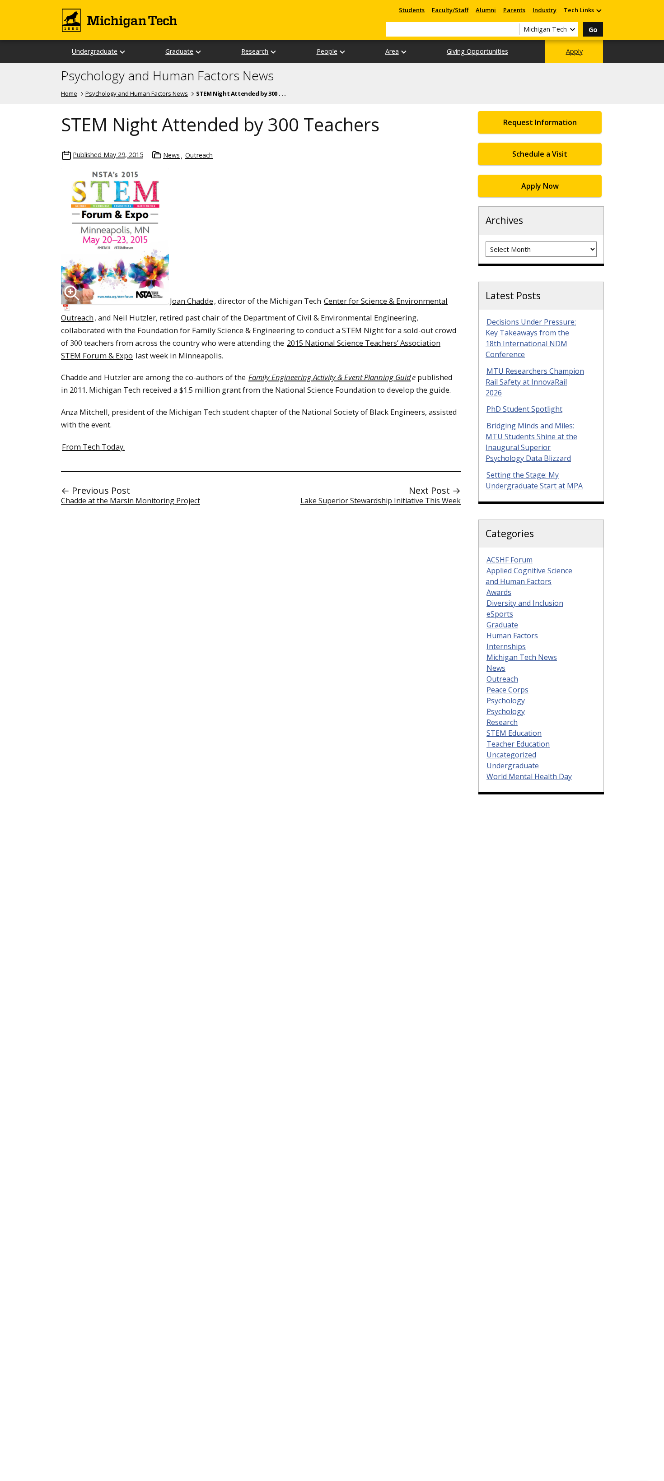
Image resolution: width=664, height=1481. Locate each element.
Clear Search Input (512, 29)
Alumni (486, 10)
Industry (544, 10)
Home (69, 93)
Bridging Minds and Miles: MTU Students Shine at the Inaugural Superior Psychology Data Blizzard (531, 442)
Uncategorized (511, 755)
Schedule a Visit (539, 154)
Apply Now (540, 186)
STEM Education (514, 733)
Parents (514, 10)
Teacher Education (518, 744)
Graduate (179, 51)
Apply (574, 51)
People (327, 51)
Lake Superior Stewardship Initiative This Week (380, 501)
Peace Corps (507, 690)
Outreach (199, 155)
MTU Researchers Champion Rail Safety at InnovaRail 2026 (535, 382)
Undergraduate (94, 51)
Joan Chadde (191, 301)
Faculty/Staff (450, 10)
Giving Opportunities (477, 51)
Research (254, 51)
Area (392, 51)
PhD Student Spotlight (524, 409)
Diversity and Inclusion (524, 603)
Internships (506, 646)
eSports (499, 614)
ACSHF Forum (509, 560)
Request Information (540, 122)
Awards (498, 592)
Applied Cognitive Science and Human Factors (529, 576)
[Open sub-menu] (598, 10)
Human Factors (512, 636)
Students (412, 10)
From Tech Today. (93, 446)
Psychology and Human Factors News (167, 76)
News (171, 155)
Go (593, 29)
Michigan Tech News (521, 657)
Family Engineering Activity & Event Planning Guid (329, 377)
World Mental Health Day (529, 776)
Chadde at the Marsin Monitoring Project (130, 501)
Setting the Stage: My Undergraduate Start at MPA (534, 480)
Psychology (505, 701)
